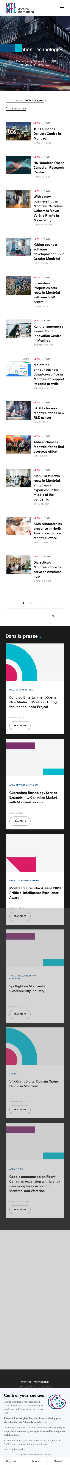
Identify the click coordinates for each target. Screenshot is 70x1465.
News (47, 123)
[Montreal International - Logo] (20, 7)
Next (54, 616)
